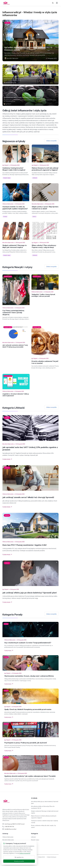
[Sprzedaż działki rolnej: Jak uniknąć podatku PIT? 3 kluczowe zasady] (30, 40)
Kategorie (34, 833)
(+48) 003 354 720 (9, 826)
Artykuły (34, 798)
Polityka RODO (41, 857)
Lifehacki (7, 22)
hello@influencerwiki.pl (10, 829)
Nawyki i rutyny (7, 66)
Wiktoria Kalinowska (7, 204)
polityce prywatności (25, 853)
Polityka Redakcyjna (51, 857)
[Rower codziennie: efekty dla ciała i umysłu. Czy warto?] (30, 74)
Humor (34, 216)
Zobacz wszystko (51, 140)
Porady (5, 216)
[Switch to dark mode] (52, 2)
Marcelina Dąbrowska (37, 204)
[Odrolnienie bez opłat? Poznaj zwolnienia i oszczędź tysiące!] (30, 96)
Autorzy (5, 833)
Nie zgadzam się (19, 857)
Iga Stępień (5, 165)
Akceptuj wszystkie (19, 861)
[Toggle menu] (57, 3)
